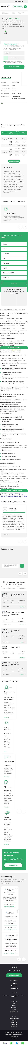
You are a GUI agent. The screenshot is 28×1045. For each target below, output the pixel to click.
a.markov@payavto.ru (10, 906)
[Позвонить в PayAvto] (22, 1043)
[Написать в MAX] (5, 1043)
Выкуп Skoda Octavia (12, 496)
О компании (14, 983)
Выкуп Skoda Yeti (22, 496)
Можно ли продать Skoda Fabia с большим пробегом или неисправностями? (12, 473)
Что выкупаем (14, 980)
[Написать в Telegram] (17, 1043)
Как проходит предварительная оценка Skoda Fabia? (13, 470)
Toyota (14, 1009)
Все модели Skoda (17, 494)
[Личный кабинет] (25, 1)
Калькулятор (14, 988)
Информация (14, 1038)
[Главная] (1, 12)
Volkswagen (14, 1007)
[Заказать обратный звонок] (10, 7)
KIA (14, 1003)
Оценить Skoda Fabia (14, 347)
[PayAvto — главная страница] (4, 6)
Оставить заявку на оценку (14, 490)
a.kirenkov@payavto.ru (10, 929)
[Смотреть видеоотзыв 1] (22, 566)
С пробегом (14, 1024)
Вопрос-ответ (14, 1036)
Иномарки (14, 1022)
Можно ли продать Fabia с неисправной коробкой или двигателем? (14, 479)
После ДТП (14, 1020)
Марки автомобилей (5, 13)
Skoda (14, 1005)
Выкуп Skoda (13, 13)
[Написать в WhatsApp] (11, 1043)
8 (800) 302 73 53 (10, 904)
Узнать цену (14, 283)
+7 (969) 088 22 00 (10, 927)
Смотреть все (14, 1011)
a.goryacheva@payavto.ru (10, 953)
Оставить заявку (13, 865)
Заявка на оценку (18, 6)
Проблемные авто (14, 1018)
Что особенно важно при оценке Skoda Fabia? (13, 476)
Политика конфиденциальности (14, 1034)
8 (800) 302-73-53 (18, 1)
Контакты (14, 985)
